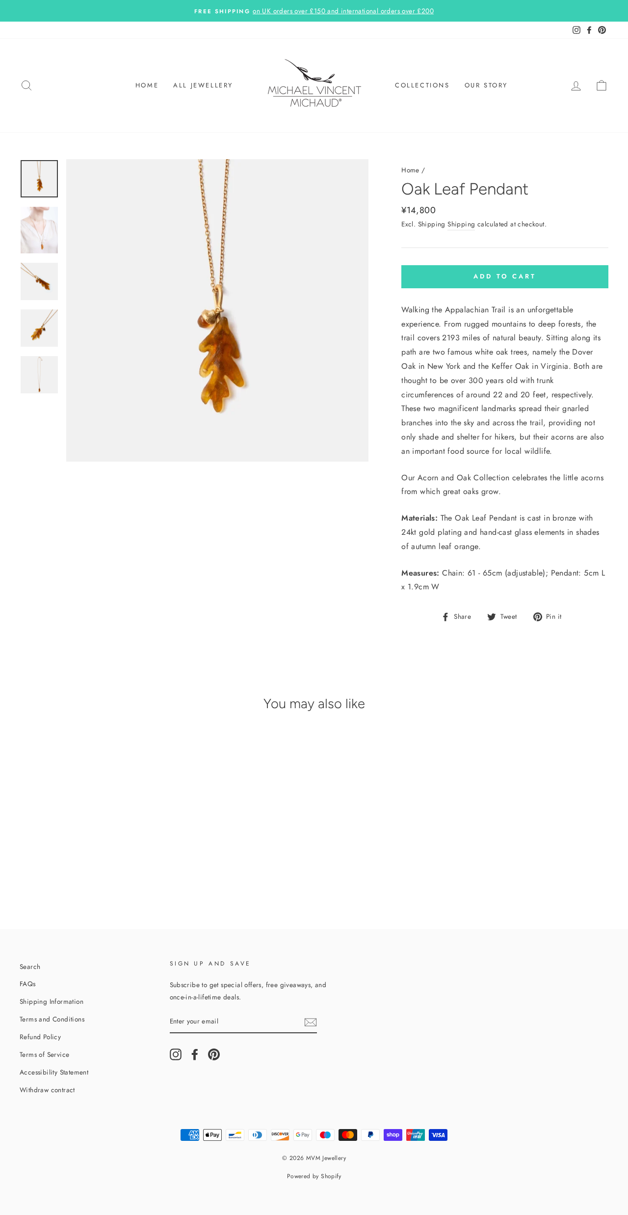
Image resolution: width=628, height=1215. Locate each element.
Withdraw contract (47, 1090)
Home (146, 85)
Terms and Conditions (52, 1019)
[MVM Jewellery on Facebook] (195, 1054)
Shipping (461, 224)
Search (30, 966)
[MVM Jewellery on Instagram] (176, 1054)
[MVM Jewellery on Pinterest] (214, 1054)
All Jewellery (203, 85)
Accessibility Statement (54, 1072)
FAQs (28, 984)
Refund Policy (40, 1037)
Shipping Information (51, 1001)
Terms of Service (44, 1054)
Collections (422, 85)
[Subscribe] (310, 1022)
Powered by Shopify (314, 1176)
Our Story (486, 85)
